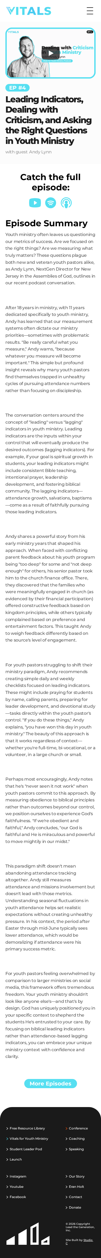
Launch (16, 1159)
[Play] (50, 53)
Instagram (18, 1176)
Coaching (77, 1138)
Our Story (77, 1176)
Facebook (18, 1197)
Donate (75, 1207)
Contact (75, 1197)
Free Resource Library (27, 1128)
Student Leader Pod (26, 1149)
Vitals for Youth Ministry (29, 1138)
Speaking (76, 1149)
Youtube (16, 1187)
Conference (78, 1128)
